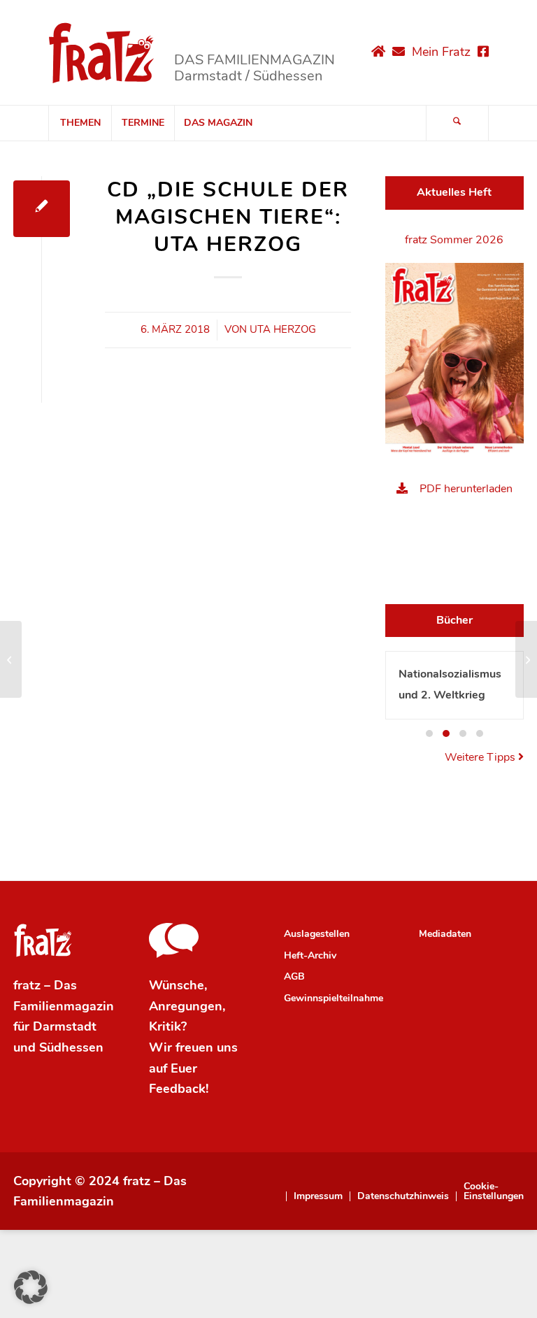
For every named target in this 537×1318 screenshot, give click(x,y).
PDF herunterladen (466, 488)
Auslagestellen (317, 933)
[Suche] (457, 123)
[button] (429, 733)
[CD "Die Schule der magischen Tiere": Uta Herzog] (41, 208)
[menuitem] (79, 123)
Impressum (318, 1196)
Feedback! (178, 1088)
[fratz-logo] (101, 52)
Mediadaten (445, 933)
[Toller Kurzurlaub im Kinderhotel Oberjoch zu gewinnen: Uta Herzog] (11, 659)
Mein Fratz (441, 51)
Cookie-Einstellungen (494, 1191)
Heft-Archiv (310, 955)
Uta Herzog (283, 329)
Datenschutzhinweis (403, 1196)
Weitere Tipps (481, 757)
